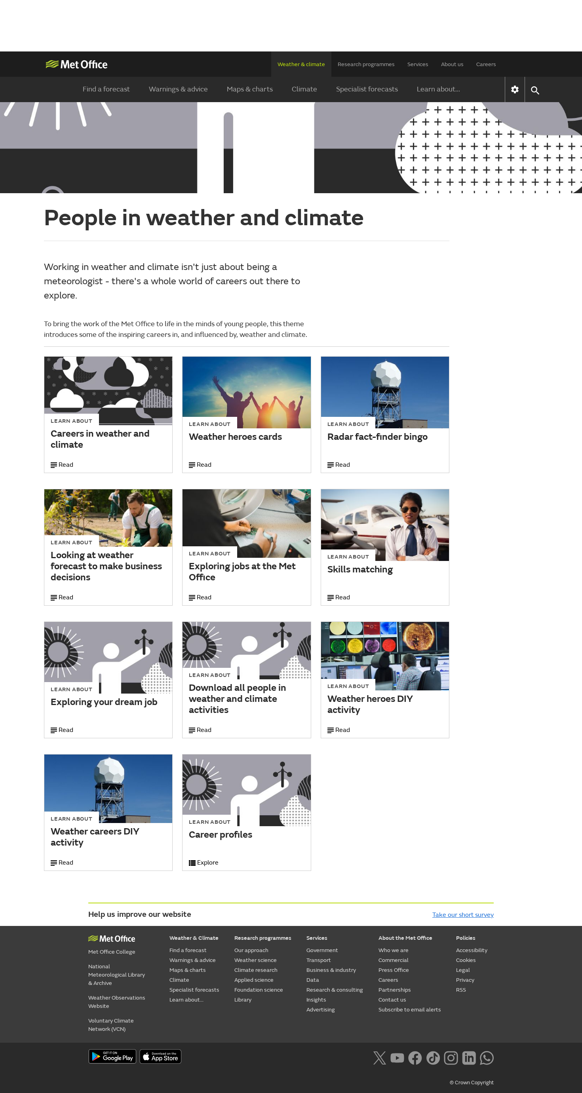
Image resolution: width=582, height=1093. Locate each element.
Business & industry (331, 970)
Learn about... (438, 89)
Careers (486, 64)
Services (417, 64)
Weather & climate (301, 64)
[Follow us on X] (379, 1057)
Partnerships (394, 990)
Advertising (320, 1009)
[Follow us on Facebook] (415, 1057)
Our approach (251, 950)
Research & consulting (334, 990)
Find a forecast (106, 89)
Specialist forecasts (367, 89)
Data (312, 980)
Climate (304, 89)
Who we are (393, 950)
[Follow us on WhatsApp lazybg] (487, 1057)
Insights (316, 999)
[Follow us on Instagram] (451, 1057)
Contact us (392, 999)
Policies (465, 938)
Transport (318, 960)
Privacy (465, 980)
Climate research (256, 970)
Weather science (255, 960)
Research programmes (366, 64)
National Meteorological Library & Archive (116, 975)
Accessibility (471, 950)
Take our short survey (463, 915)
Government (322, 950)
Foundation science (258, 990)
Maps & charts (250, 89)
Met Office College (111, 952)
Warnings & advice (178, 89)
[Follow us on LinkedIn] (469, 1057)
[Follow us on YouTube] (397, 1057)
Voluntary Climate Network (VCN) (111, 1024)
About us (452, 64)
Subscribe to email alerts (409, 1009)
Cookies (466, 960)
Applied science (254, 980)
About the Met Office (405, 938)
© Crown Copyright (472, 1083)
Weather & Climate (194, 938)
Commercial (393, 960)
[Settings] (515, 89)
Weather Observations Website (116, 1001)
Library (242, 999)
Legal (463, 970)
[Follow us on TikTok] (433, 1057)
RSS (461, 990)
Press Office (393, 970)
